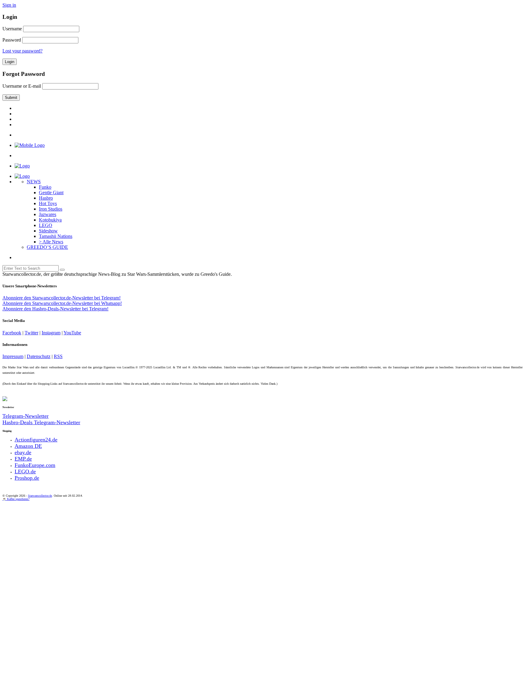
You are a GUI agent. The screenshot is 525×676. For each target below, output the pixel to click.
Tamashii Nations (55, 236)
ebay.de (23, 452)
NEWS (34, 181)
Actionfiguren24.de (36, 440)
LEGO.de (25, 471)
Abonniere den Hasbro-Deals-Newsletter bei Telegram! (55, 308)
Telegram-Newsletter (25, 416)
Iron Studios (50, 208)
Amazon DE (28, 446)
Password (11, 39)
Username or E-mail (21, 86)
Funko (45, 187)
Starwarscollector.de (40, 495)
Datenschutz (38, 356)
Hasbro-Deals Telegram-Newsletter (41, 422)
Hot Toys (48, 203)
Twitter (31, 332)
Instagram (51, 332)
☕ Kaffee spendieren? (15, 499)
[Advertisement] (184, 546)
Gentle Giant (51, 192)
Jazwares (47, 214)
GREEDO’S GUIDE (47, 247)
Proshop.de (27, 478)
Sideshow (48, 230)
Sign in (9, 5)
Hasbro (46, 198)
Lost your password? (22, 50)
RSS (58, 356)
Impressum (12, 356)
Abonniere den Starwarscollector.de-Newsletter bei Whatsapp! (62, 303)
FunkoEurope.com (35, 465)
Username (12, 28)
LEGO (45, 225)
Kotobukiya (50, 219)
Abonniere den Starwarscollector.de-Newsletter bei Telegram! (61, 297)
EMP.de (23, 459)
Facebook (11, 332)
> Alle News (51, 241)
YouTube (72, 332)
